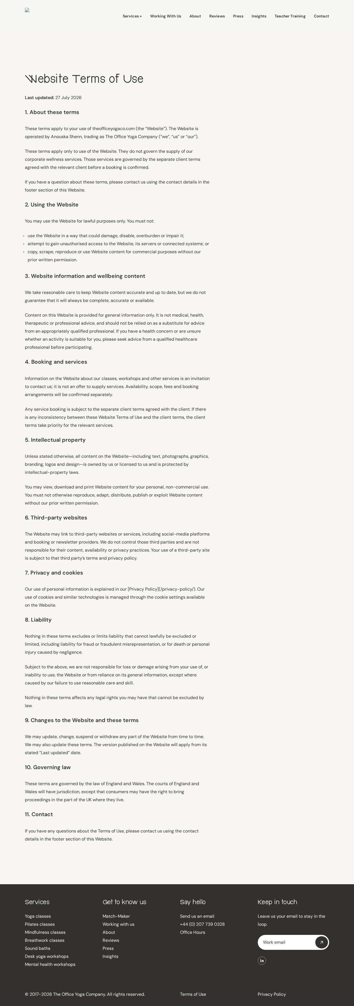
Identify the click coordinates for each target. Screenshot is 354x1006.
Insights (110, 956)
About (109, 932)
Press (108, 948)
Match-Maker (116, 916)
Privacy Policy (272, 994)
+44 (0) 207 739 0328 (202, 924)
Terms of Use (193, 994)
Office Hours (192, 932)
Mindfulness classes (45, 932)
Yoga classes (38, 916)
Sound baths (37, 948)
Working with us (118, 924)
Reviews (111, 940)
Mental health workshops (50, 964)
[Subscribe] (321, 942)
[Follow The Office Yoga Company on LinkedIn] (262, 960)
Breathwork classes (44, 940)
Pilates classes (40, 924)
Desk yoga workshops (47, 956)
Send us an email (197, 916)
